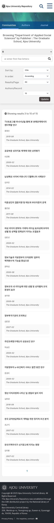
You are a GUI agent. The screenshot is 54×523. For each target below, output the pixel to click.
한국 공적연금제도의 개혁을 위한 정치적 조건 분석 (27, 419)
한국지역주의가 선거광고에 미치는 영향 (22, 444)
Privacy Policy (7, 519)
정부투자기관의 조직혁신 (15, 315)
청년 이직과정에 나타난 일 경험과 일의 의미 (24, 393)
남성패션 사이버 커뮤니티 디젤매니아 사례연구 (25, 176)
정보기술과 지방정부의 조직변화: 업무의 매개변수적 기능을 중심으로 (22, 259)
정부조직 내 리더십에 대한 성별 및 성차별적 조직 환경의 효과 (26, 288)
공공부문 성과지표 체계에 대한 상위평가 (22, 151)
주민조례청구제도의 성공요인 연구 (20, 341)
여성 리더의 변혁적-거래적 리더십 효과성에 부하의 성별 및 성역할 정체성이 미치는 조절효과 (27, 230)
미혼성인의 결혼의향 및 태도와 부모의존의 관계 (25, 202)
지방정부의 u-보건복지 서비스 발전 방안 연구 (24, 367)
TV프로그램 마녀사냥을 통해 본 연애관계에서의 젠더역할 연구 (26, 123)
